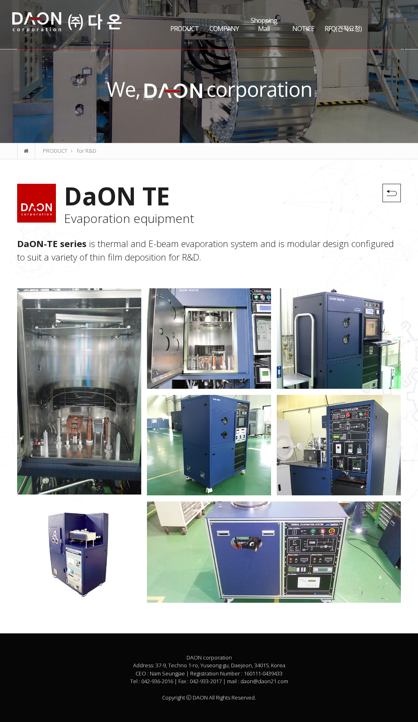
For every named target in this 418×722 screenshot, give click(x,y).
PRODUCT (184, 28)
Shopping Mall (264, 24)
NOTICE (303, 28)
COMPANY (224, 28)
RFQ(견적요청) (343, 28)
